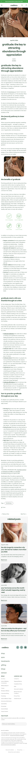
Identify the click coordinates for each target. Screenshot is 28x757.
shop (3, 653)
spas (3, 657)
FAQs (15, 686)
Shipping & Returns (18, 681)
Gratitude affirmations (9, 382)
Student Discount (17, 698)
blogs (3, 669)
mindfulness (12, 92)
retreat (4, 673)
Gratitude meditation (8, 333)
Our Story (3, 678)
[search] (22, 5)
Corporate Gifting (5, 693)
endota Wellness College (6, 698)
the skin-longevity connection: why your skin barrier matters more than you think (13, 550)
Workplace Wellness (5, 690)
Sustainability (4, 703)
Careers (2, 688)
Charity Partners (4, 711)
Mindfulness (9, 503)
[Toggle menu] (1, 5)
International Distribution (6, 701)
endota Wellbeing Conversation (4, 682)
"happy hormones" (6, 203)
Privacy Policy (17, 696)
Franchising (3, 696)
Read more (4, 560)
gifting (3, 665)
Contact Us (16, 678)
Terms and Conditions (18, 689)
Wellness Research (4, 685)
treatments (5, 661)
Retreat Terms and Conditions (18, 692)
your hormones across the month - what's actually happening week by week (13, 590)
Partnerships (3, 706)
